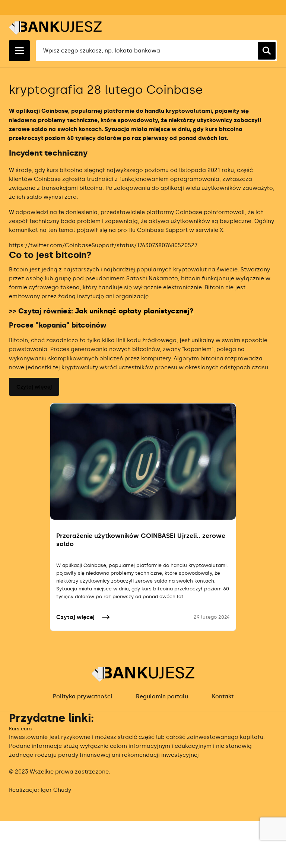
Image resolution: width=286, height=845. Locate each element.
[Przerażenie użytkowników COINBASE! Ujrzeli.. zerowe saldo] (143, 461)
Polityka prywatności (82, 696)
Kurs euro (20, 728)
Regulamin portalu (162, 696)
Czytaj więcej (34, 387)
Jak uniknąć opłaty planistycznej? (134, 311)
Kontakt (222, 696)
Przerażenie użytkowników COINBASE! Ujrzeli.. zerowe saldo (140, 540)
